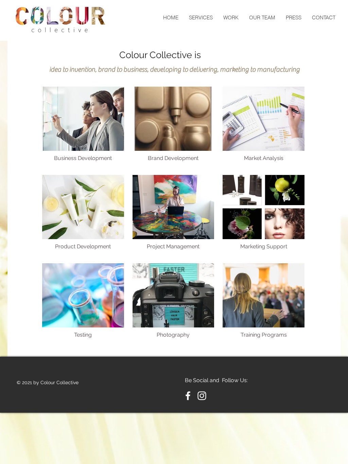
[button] (83, 126)
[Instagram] (202, 395)
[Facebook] (188, 395)
